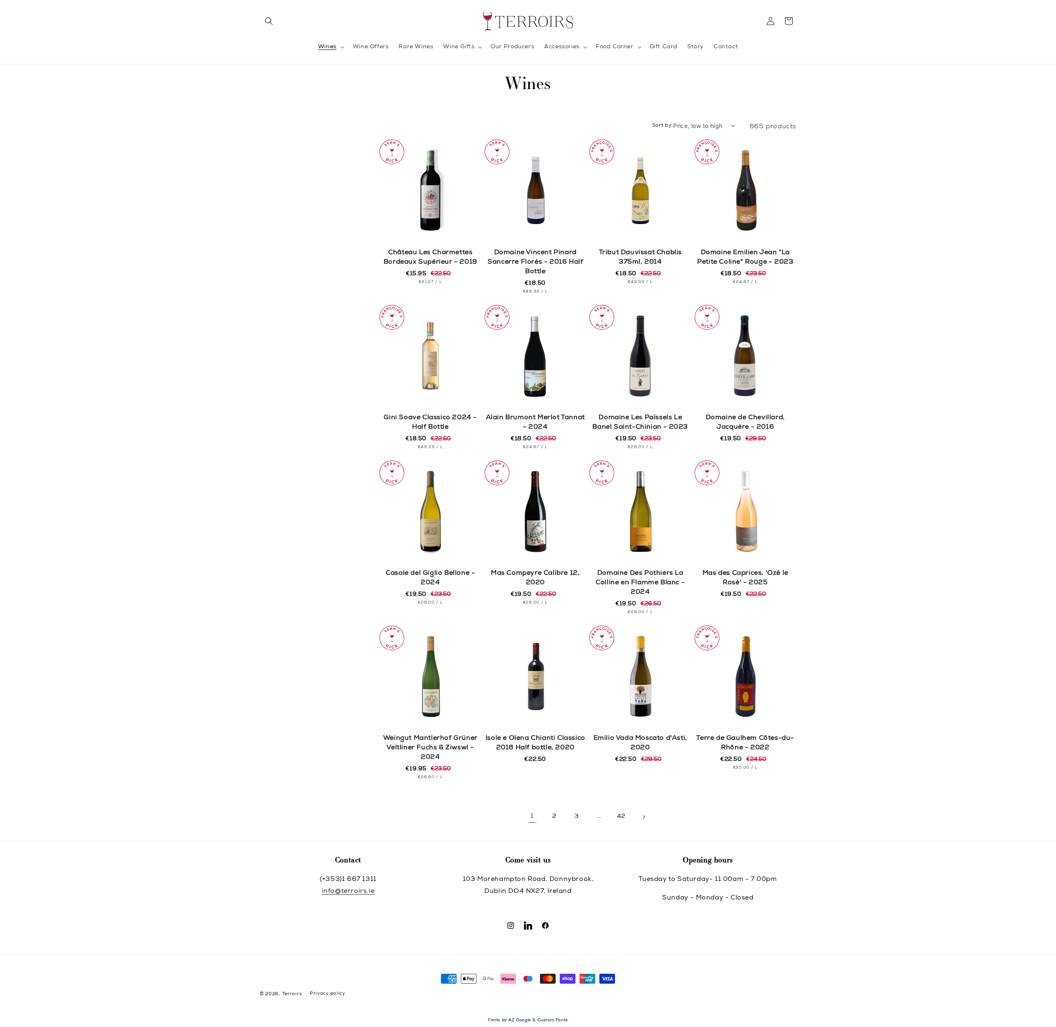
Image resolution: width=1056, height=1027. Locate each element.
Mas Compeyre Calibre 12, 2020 (535, 578)
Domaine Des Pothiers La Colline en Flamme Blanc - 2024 (640, 583)
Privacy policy (327, 994)
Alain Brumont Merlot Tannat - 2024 (535, 423)
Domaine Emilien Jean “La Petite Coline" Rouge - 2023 (745, 258)
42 (621, 816)
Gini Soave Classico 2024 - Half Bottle (430, 423)
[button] (269, 21)
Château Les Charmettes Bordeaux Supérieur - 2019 (430, 258)
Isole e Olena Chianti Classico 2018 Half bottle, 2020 (535, 743)
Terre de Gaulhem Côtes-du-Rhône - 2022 (745, 743)
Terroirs (292, 994)
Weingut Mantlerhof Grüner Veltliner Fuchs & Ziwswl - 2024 (430, 748)
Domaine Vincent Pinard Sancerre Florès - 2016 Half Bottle (535, 262)
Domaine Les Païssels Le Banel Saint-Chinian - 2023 (640, 423)
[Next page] (643, 817)
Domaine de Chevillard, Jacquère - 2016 (745, 423)
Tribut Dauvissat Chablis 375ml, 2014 (640, 258)
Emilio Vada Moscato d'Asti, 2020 (640, 743)
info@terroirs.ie (348, 891)
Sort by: (663, 125)
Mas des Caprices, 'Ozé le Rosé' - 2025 (745, 578)
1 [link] (532, 816)
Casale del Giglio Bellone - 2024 (430, 578)
